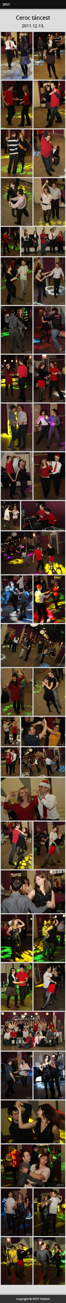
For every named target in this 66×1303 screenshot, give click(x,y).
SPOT (6, 4)
